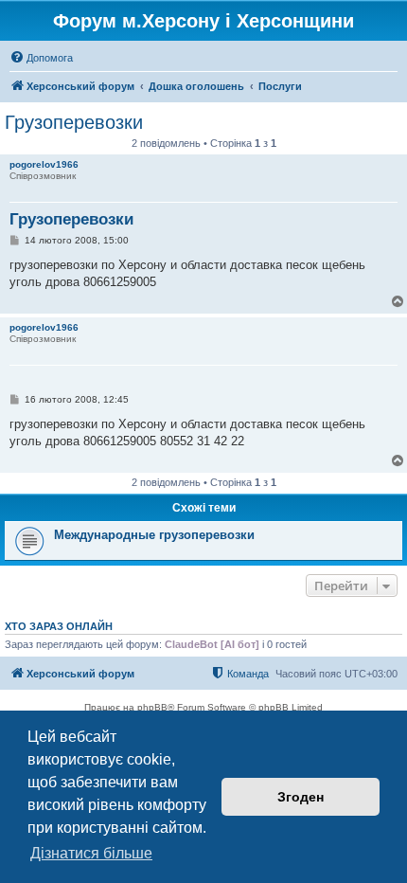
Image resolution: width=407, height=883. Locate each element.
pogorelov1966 (44, 164)
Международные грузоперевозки (154, 535)
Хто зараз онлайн (59, 626)
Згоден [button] (300, 796)
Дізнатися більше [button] (91, 853)
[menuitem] (41, 57)
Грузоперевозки (74, 122)
